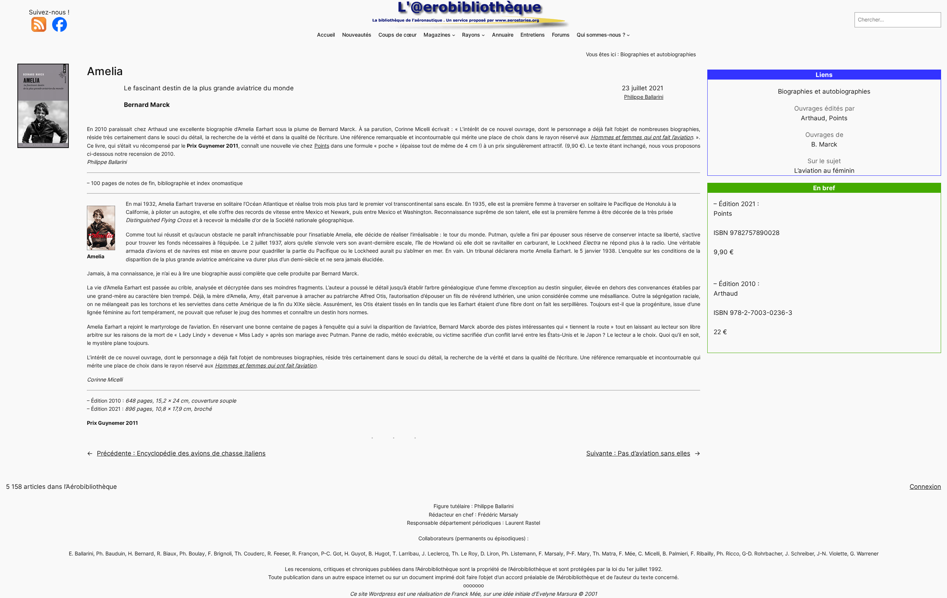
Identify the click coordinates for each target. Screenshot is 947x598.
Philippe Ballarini (643, 97)
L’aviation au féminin (824, 170)
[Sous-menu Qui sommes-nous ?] (628, 35)
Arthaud (813, 118)
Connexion (925, 486)
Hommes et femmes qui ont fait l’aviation (642, 137)
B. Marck (824, 144)
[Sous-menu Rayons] (483, 35)
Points (321, 145)
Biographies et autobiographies (658, 54)
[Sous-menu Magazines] (453, 35)
